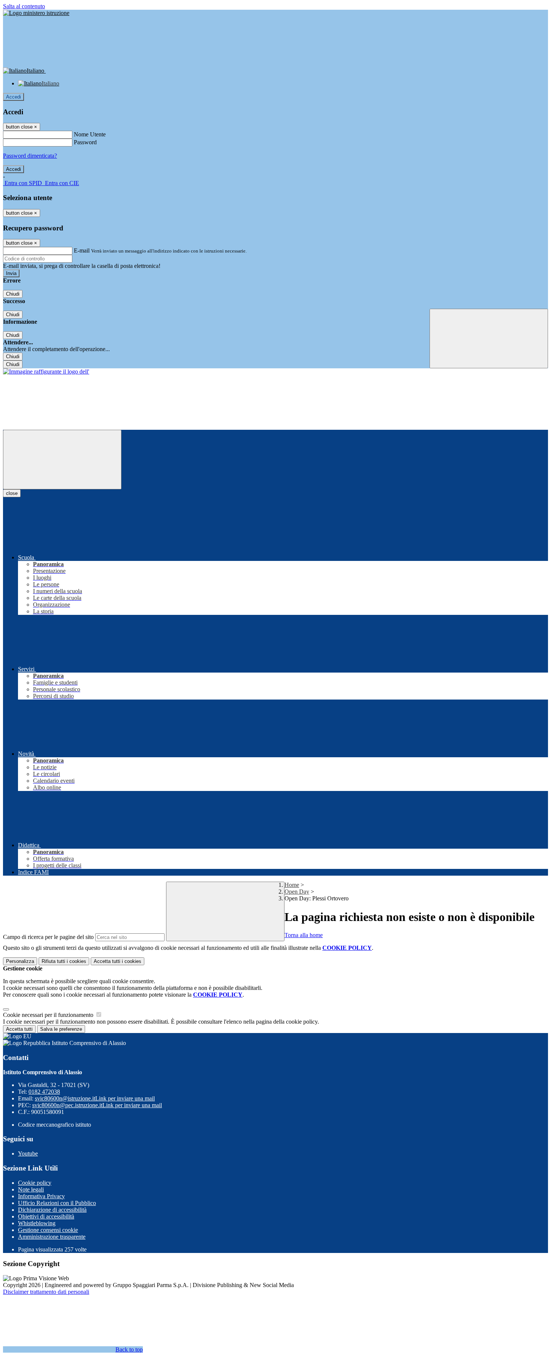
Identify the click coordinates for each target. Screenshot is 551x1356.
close (12, 493)
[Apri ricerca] (489, 338)
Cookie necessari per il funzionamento (49, 1015)
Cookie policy (34, 1183)
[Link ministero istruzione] (36, 13)
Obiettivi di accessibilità (46, 1216)
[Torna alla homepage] (46, 371)
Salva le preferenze (61, 1029)
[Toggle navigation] (62, 459)
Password (85, 142)
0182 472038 (44, 1091)
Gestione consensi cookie (48, 1230)
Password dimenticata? (30, 155)
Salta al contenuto (24, 6)
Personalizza (20, 961)
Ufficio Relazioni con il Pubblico (57, 1203)
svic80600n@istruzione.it (95, 1098)
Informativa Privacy (41, 1196)
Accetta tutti (117, 961)
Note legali (31, 1189)
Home (291, 885)
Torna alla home (303, 935)
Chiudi (12, 294)
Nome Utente (90, 134)
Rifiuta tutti (64, 961)
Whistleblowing (36, 1223)
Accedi (13, 97)
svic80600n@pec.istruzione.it (97, 1105)
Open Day (296, 891)
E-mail (82, 250)
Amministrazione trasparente (51, 1236)
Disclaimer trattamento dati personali (46, 1292)
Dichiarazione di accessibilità (52, 1209)
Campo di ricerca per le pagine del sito (48, 937)
